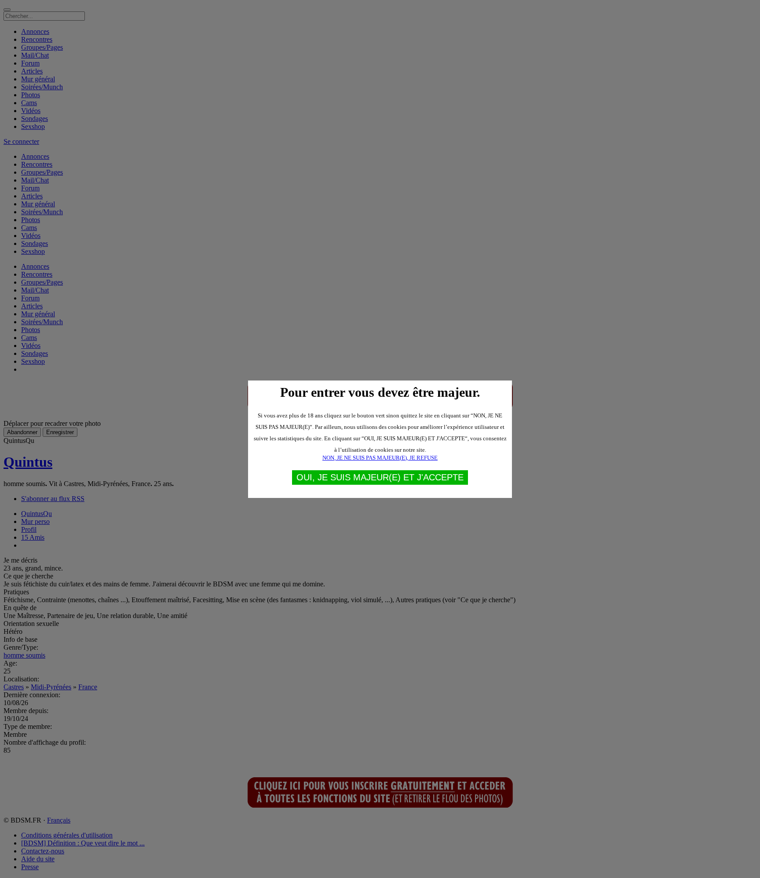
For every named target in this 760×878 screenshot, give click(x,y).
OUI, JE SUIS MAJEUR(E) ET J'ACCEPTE (380, 477)
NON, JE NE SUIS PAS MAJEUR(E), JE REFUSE (380, 457)
